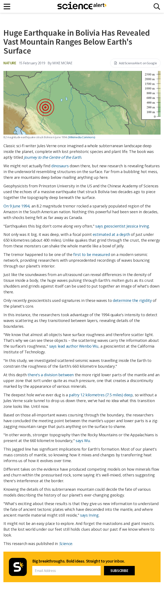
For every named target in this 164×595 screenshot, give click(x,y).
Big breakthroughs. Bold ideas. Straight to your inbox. (78, 561)
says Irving (89, 515)
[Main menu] (7, 6)
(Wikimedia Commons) (81, 137)
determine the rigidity (132, 300)
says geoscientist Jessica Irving (122, 226)
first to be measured (91, 254)
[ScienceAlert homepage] (82, 6)
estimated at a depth (111, 234)
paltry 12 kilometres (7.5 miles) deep (101, 394)
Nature (9, 62)
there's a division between (51, 374)
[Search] (157, 6)
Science (65, 543)
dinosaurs (60, 165)
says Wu (83, 440)
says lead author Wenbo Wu (73, 346)
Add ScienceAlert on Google (138, 63)
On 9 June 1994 (16, 206)
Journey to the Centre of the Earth (52, 157)
